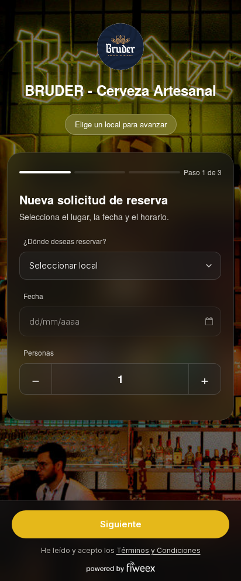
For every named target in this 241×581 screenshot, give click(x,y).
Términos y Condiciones (158, 550)
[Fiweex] (120, 567)
